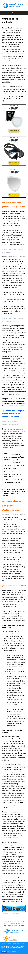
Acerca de (6, 921)
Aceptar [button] (4, 951)
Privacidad (10, 925)
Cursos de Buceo (14, 921)
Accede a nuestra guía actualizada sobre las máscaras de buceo (13, 413)
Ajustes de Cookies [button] (11, 951)
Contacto (17, 923)
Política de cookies (19, 925)
